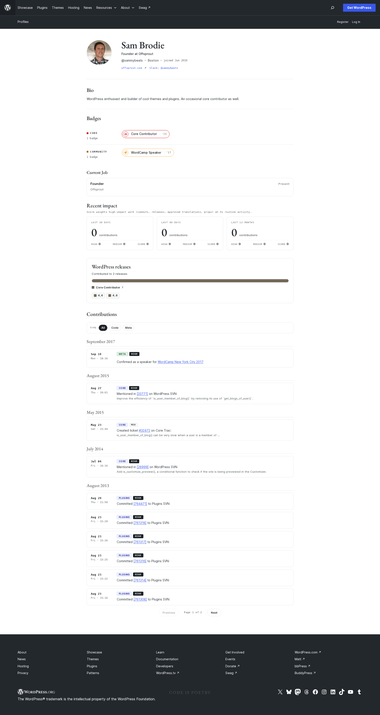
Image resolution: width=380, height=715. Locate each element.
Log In (356, 22)
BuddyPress (305, 673)
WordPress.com (308, 652)
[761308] (140, 599)
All (103, 327)
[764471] (140, 503)
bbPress (303, 666)
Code (115, 327)
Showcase (94, 652)
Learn (160, 652)
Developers (164, 666)
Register (343, 22)
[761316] (139, 561)
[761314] (139, 580)
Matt (300, 659)
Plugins (92, 666)
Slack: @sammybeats (164, 68)
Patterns (93, 673)
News (22, 659)
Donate (232, 666)
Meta (128, 327)
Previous (169, 612)
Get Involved (234, 652)
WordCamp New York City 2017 (180, 362)
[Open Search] (332, 7)
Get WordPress (359, 7)
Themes (93, 659)
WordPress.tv (167, 673)
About (22, 652)
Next (214, 612)
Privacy (23, 673)
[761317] (139, 542)
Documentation (167, 659)
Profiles (23, 22)
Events (230, 659)
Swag (231, 673)
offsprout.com (132, 68)
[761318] (139, 523)
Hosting (23, 666)
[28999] (143, 467)
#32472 (144, 430)
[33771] (142, 394)
